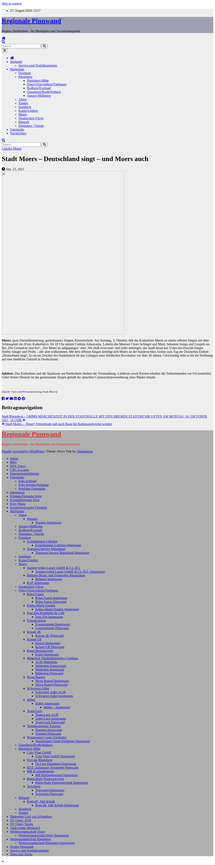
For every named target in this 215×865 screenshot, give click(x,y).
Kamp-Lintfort (28, 110)
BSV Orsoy (18, 466)
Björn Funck (35, 594)
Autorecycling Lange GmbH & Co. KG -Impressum (70, 571)
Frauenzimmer (36, 620)
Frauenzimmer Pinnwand (52, 628)
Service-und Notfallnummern (37, 65)
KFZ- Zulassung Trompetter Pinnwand (53, 767)
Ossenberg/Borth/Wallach (44, 92)
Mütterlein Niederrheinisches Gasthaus (52, 658)
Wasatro (32, 519)
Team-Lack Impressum (50, 718)
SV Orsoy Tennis (21, 824)
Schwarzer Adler (38, 688)
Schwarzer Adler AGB (50, 692)
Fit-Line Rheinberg (39, 760)
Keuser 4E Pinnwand (49, 635)
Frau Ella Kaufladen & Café (45, 613)
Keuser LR (34, 639)
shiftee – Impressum (57, 707)
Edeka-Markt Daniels (41, 605)
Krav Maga (17, 503)
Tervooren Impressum (49, 790)
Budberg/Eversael (39, 88)
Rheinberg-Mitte (38, 80)
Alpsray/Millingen (39, 95)
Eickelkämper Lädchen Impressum (58, 545)
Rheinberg (25, 77)
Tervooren (34, 786)
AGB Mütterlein (46, 662)
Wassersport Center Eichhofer (46, 737)
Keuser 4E (34, 632)
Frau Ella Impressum (49, 617)
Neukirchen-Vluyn (30, 118)
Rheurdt (23, 122)
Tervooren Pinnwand (49, 794)
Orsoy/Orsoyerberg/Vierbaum (46, 84)
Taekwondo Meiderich (25, 828)
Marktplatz (17, 69)
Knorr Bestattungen (40, 650)
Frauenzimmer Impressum (52, 624)
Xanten (23, 103)
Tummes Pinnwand (48, 733)
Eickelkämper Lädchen (42, 541)
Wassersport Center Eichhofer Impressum (62, 741)
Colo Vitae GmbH (39, 752)
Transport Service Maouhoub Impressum (62, 552)
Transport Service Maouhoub (46, 549)
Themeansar (85, 451)
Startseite (16, 61)
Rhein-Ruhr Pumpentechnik (45, 779)
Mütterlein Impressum (49, 669)
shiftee (31, 699)
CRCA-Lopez (19, 470)
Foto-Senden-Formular (33, 485)
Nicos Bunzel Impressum (52, 681)
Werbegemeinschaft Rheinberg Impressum (46, 843)
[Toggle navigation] (5, 50)
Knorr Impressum (47, 654)
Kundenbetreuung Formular (28, 507)
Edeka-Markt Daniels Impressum (57, 609)
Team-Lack (34, 711)
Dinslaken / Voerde (31, 126)
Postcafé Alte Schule (41, 801)
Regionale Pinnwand (31, 20)
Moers (22, 114)
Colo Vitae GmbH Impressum (55, 756)
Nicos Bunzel (36, 677)
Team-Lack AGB (46, 715)
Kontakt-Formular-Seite (26, 496)
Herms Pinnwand (21, 846)
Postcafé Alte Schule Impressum (57, 805)
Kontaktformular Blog (24, 500)
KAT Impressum (38, 583)
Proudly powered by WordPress (23, 451)
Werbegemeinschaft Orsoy (27, 831)
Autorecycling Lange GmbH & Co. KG (53, 568)
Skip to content (12, 3)
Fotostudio (17, 129)
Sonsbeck (24, 107)
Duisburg (24, 73)
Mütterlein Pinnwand (49, 673)
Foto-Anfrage (27, 481)
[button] (3, 42)
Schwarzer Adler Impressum (54, 696)
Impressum (17, 492)
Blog (13, 462)
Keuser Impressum (47, 643)
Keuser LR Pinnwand (49, 647)
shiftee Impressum (47, 703)
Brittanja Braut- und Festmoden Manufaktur (56, 575)
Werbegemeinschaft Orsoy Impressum (43, 835)
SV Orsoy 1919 (20, 820)
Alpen (22, 99)
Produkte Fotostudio (31, 488)
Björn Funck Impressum (51, 598)
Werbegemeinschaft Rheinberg (30, 839)
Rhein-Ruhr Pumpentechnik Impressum (61, 782)
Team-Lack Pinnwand (50, 722)
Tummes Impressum (48, 730)
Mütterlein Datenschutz (50, 666)
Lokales (7, 148)
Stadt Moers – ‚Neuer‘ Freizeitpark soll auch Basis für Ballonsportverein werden (58, 424)
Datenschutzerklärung (24, 473)
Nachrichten (18, 133)
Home (14, 458)
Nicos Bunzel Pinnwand (51, 684)
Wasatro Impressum (48, 522)
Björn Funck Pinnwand (50, 601)
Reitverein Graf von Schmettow (31, 816)
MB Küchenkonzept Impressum (56, 775)
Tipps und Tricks (21, 854)
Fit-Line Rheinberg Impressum (55, 764)
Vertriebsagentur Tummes (44, 726)
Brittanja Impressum (48, 579)
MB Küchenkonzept (40, 771)
